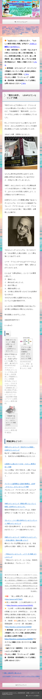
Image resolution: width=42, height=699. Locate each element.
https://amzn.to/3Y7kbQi (13, 599)
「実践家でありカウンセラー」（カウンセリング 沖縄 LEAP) (11, 420)
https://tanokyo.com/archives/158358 (18, 627)
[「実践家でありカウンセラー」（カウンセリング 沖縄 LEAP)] (11, 409)
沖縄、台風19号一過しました (12, 673)
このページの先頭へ (33, 695)
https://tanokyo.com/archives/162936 (19, 639)
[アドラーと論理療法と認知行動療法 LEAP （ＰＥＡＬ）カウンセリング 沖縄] (26, 341)
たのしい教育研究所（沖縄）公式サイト (25, 693)
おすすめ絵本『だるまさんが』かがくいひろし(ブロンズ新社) (21, 676)
